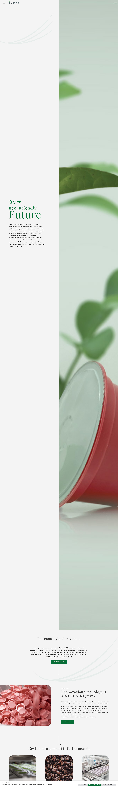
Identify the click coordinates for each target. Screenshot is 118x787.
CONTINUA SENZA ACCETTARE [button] (108, 784)
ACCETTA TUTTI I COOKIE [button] (94, 784)
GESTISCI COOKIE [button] (83, 784)
